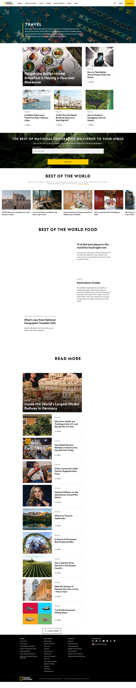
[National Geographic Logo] (26, 680)
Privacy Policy (23, 643)
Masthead (46, 666)
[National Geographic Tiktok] (111, 640)
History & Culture (30, 3)
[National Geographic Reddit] (114, 640)
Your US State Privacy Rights (27, 646)
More (76, 3)
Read (92, 82)
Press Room (47, 669)
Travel (41, 3)
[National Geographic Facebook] (96, 640)
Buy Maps (46, 648)
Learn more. (83, 183)
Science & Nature (59, 3)
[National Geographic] (8, 3)
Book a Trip (47, 646)
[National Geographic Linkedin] (107, 640)
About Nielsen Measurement (27, 653)
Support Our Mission (49, 664)
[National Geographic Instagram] (93, 640)
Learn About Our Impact (50, 661)
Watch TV (46, 659)
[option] (16, 203)
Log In (120, 3)
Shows (70, 3)
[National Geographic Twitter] (100, 640)
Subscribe (70, 641)
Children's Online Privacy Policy (28, 648)
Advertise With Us (49, 671)
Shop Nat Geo (47, 653)
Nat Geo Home (48, 641)
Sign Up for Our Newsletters (75, 653)
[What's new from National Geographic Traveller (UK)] (68, 324)
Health (48, 3)
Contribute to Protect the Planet (76, 656)
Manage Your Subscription (75, 648)
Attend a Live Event (49, 643)
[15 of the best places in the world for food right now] (68, 252)
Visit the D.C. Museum (49, 656)
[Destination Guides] (68, 291)
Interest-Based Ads (25, 651)
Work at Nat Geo (72, 651)
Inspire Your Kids (48, 651)
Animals (19, 3)
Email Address (36, 147)
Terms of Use (23, 641)
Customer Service (72, 643)
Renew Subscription (73, 646)
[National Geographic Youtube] (104, 640)
